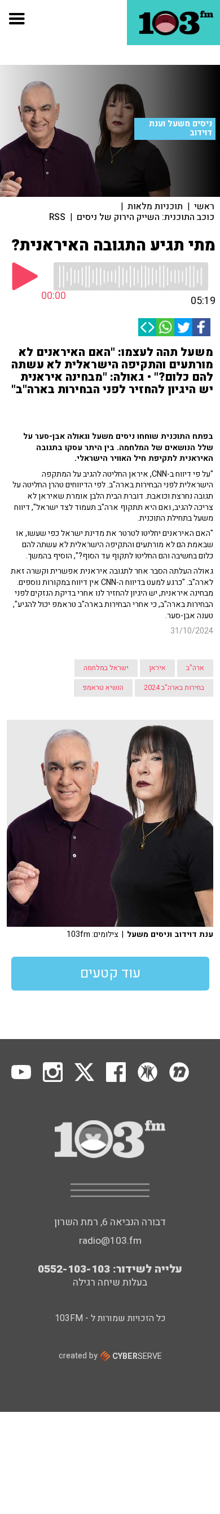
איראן (157, 668)
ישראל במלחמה (106, 668)
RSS (57, 217)
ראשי (204, 206)
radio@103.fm (110, 1240)
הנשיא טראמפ (103, 688)
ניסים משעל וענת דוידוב (180, 128)
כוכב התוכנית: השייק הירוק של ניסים (145, 217)
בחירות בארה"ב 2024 (174, 688)
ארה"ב (195, 668)
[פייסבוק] (201, 327)
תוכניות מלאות (155, 206)
